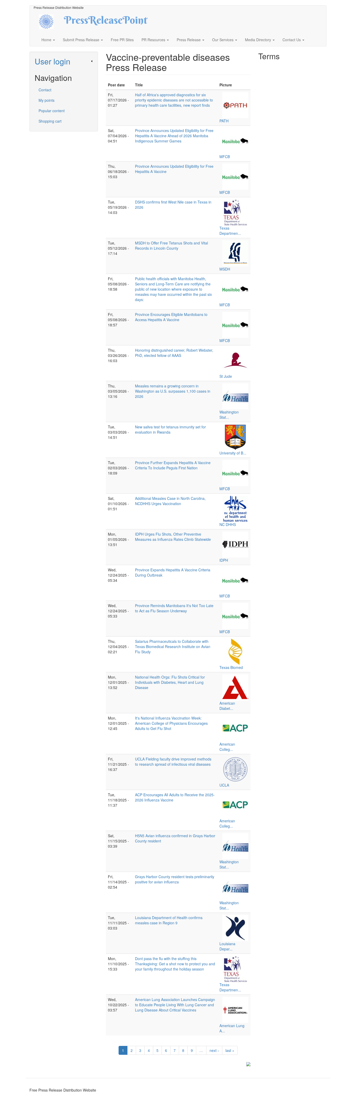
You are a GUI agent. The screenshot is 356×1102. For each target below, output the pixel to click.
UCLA (224, 785)
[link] (64, 61)
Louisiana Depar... (227, 946)
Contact (45, 89)
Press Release (189, 39)
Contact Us (292, 39)
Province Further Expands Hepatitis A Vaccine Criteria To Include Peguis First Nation (173, 465)
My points (46, 100)
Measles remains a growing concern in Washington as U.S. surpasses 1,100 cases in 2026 (172, 391)
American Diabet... (227, 705)
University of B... (232, 453)
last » (229, 1050)
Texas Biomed (231, 667)
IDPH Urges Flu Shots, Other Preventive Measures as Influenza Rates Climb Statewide (173, 536)
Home (46, 39)
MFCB (224, 156)
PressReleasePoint (105, 21)
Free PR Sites (122, 39)
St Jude (225, 376)
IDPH (223, 560)
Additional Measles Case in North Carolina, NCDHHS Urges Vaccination (170, 501)
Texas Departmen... (230, 230)
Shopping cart (50, 121)
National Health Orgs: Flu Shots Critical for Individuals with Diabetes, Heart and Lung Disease (170, 682)
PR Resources (154, 39)
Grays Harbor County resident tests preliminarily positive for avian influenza (174, 879)
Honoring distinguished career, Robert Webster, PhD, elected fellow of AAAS (174, 353)
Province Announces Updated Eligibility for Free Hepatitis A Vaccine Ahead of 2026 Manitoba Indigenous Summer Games (174, 135)
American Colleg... (227, 746)
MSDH (224, 269)
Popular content (52, 110)
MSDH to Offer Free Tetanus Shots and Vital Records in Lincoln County (171, 245)
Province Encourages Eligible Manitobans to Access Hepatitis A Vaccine (171, 317)
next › (214, 1050)
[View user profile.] (235, 105)
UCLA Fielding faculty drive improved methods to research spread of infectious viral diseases (173, 761)
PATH (224, 120)
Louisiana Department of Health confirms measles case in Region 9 (168, 920)
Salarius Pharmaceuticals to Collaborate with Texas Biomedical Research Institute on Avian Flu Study (172, 646)
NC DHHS (227, 524)
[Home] (51, 21)
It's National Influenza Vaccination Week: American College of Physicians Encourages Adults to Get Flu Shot (171, 723)
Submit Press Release (81, 39)
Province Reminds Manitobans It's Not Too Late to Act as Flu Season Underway (174, 608)
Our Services (223, 39)
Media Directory (258, 39)
